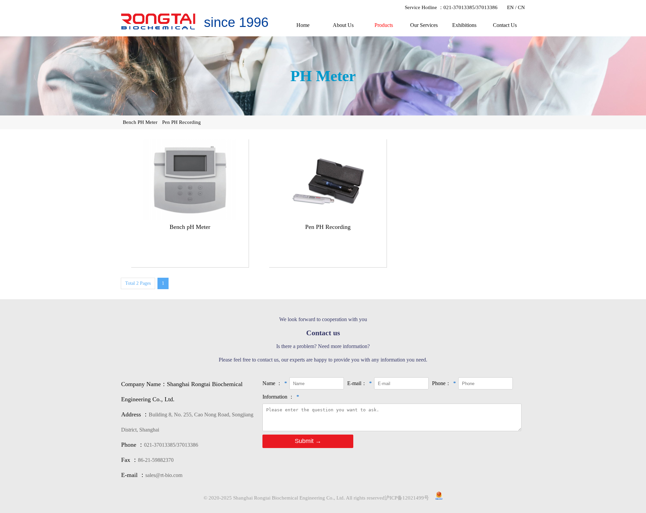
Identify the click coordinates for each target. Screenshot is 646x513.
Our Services (424, 25)
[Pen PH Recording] (328, 218)
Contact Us (505, 25)
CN (521, 7)
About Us (343, 25)
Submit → (308, 441)
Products (383, 25)
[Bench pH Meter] (190, 218)
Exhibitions (464, 25)
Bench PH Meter (140, 122)
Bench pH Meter (190, 227)
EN (510, 7)
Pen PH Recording (181, 122)
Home (303, 25)
